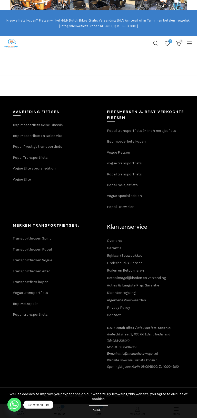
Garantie (114, 248)
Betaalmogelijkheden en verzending (136, 278)
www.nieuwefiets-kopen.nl (139, 360)
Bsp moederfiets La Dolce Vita (37, 136)
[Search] (156, 43)
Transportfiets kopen (30, 282)
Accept (98, 410)
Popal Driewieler (120, 207)
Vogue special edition (124, 196)
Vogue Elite (22, 179)
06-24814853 (128, 347)
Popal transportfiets (124, 174)
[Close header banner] (192, 5)
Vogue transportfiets (30, 293)
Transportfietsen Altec (32, 271)
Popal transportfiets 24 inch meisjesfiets (141, 130)
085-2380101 (121, 341)
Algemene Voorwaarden (126, 300)
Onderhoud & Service (124, 263)
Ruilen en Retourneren (125, 270)
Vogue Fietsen (118, 152)
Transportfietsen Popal (32, 249)
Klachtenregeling (121, 293)
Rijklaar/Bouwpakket (124, 255)
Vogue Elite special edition (34, 168)
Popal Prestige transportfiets (37, 146)
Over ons (114, 240)
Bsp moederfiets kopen (126, 141)
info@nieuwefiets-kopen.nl (138, 353)
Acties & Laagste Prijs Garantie (133, 285)
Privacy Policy (118, 307)
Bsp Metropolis (25, 304)
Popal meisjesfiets (122, 185)
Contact (114, 315)
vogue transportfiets (124, 163)
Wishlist (170, 41)
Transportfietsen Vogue (32, 260)
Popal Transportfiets (30, 157)
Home (93, 69)
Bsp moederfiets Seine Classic (38, 125)
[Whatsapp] (14, 405)
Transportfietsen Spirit (32, 238)
